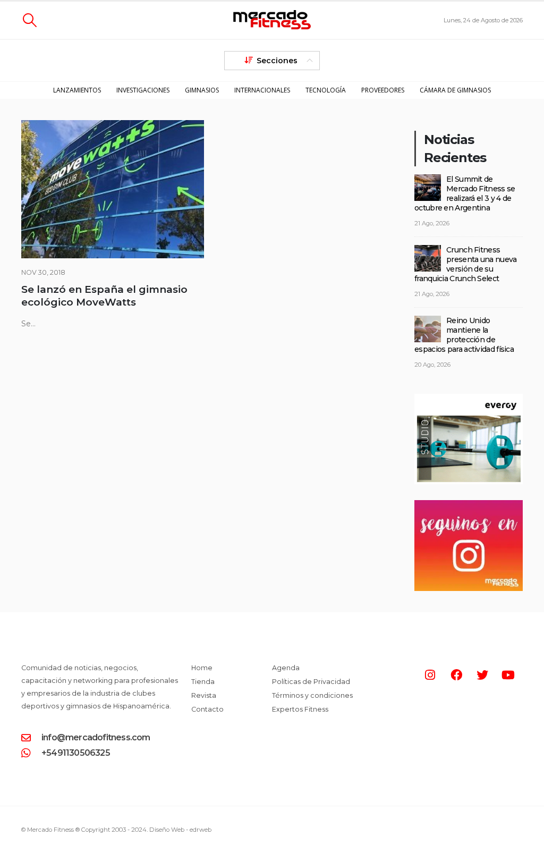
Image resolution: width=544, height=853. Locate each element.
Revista (203, 695)
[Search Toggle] (29, 20)
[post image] (112, 189)
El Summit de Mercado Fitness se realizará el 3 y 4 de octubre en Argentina (464, 193)
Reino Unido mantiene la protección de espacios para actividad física (464, 335)
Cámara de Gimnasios (455, 90)
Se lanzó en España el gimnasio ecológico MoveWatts (104, 295)
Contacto (207, 709)
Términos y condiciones (312, 695)
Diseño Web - (180, 829)
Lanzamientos (77, 90)
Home (201, 668)
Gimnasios (202, 90)
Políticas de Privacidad (311, 682)
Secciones (277, 60)
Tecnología (325, 90)
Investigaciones (142, 90)
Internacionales (262, 90)
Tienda (203, 682)
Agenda (286, 668)
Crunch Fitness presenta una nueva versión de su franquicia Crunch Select (465, 264)
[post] (427, 187)
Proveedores (382, 90)
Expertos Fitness (300, 709)
